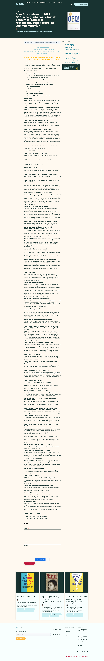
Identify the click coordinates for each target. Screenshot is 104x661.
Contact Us (67, 635)
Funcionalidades (35, 2)
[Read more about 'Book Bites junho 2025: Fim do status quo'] (27, 582)
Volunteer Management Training (83, 633)
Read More (36, 618)
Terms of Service (76, 656)
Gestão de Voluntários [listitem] (46, 614)
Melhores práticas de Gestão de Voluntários (43, 31)
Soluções (28, 2)
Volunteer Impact (57, 629)
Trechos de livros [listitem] (20, 609)
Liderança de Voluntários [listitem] (29, 609)
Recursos (28, 5)
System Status (68, 638)
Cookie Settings (84, 656)
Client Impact (56, 632)
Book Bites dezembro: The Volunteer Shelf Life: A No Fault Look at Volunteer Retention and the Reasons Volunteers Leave (51, 599)
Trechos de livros (19, 31)
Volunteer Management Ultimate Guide (83, 630)
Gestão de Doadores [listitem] (78, 614)
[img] (56, 42)
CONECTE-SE (34, 5)
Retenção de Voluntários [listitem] (56, 614)
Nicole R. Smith (20, 28)
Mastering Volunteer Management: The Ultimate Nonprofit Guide (71, 46)
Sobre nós (60, 2)
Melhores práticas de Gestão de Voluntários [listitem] (25, 610)
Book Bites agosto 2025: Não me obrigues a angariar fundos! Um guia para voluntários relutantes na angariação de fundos (76, 599)
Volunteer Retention (82, 639)
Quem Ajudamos (43, 2)
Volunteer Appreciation (83, 641)
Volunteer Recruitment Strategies (83, 637)
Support (67, 629)
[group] (42, 42)
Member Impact (56, 634)
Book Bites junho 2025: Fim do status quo (26, 597)
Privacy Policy (69, 656)
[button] (25, 42)
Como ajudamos (52, 2)
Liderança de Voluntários (28, 31)
